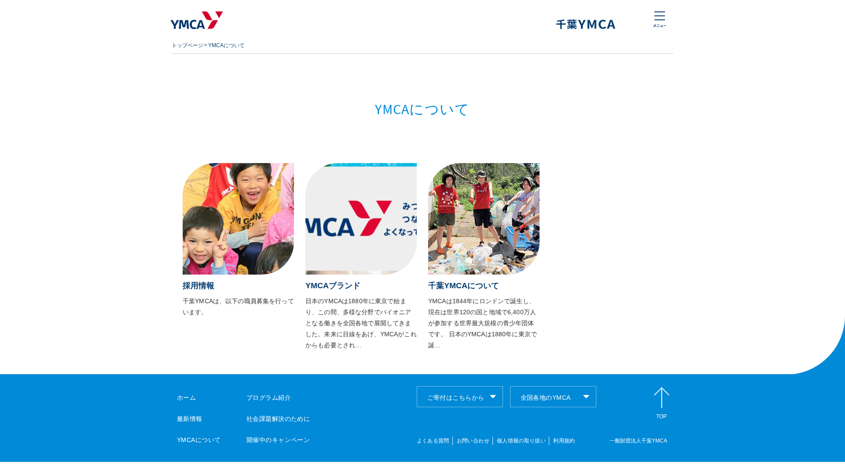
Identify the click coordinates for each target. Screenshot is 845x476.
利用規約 (564, 441)
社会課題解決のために (278, 418)
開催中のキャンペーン (278, 439)
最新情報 (189, 418)
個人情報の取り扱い (521, 441)
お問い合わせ (473, 441)
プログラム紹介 (268, 397)
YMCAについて (226, 45)
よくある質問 (433, 441)
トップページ (187, 45)
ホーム (186, 397)
